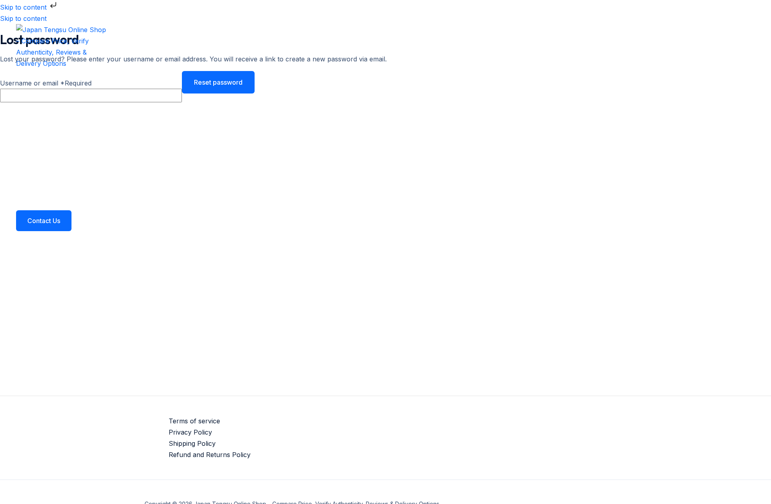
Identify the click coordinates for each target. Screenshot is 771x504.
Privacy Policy (190, 432)
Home (41, 91)
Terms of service (194, 421)
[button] (43, 220)
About (41, 124)
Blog (39, 188)
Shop (40, 156)
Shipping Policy (192, 443)
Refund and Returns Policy (210, 455)
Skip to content (24, 7)
